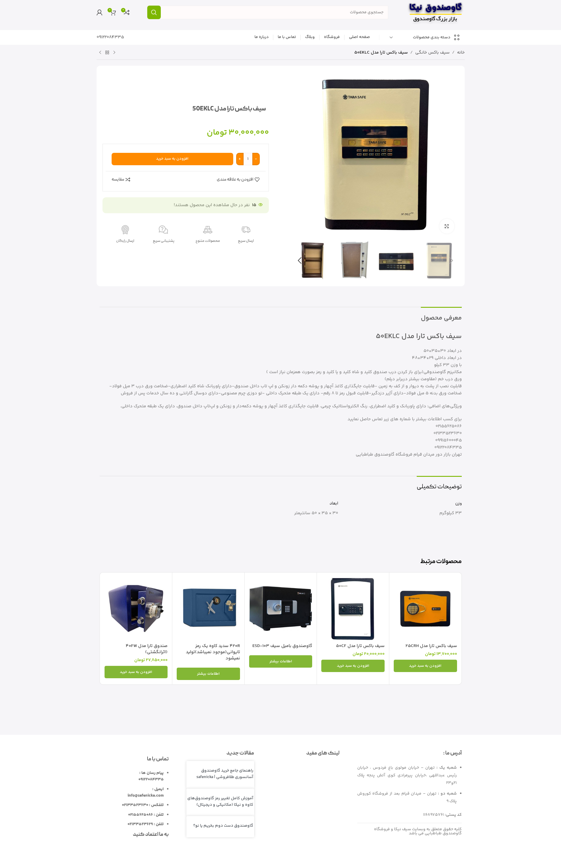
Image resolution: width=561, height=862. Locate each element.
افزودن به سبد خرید (172, 159)
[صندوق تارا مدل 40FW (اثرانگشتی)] (136, 608)
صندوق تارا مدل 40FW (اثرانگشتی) (147, 649)
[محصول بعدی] (100, 52)
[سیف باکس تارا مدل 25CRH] (425, 608)
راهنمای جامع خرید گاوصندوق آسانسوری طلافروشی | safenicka (224, 773)
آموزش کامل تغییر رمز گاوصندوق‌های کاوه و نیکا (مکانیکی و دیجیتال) (220, 801)
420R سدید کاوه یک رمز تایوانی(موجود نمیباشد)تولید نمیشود (213, 652)
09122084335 (110, 37)
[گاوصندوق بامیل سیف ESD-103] (280, 608)
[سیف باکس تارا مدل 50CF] (353, 608)
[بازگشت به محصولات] (107, 52)
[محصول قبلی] (114, 52)
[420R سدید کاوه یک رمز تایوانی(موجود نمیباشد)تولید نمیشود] (208, 608)
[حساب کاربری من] (99, 12)
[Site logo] (435, 12)
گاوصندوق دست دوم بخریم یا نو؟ (223, 826)
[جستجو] (154, 12)
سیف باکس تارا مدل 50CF (360, 646)
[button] (451, 260)
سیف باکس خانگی (432, 52)
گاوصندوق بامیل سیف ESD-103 (282, 646)
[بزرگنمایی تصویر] (446, 226)
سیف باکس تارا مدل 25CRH (431, 646)
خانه (461, 52)
